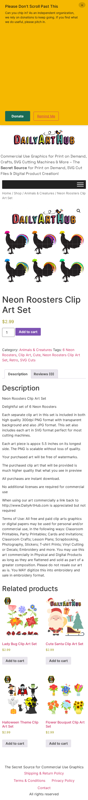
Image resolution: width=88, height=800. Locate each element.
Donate (18, 116)
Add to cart (28, 332)
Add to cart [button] (15, 661)
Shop (18, 193)
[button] (78, 211)
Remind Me (46, 116)
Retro (13, 360)
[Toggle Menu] (80, 185)
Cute (37, 355)
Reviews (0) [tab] (44, 374)
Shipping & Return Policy (44, 773)
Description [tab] (18, 374)
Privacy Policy (63, 780)
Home (6, 193)
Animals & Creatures (39, 193)
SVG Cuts (27, 360)
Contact (44, 788)
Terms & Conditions (29, 780)
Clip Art (24, 355)
